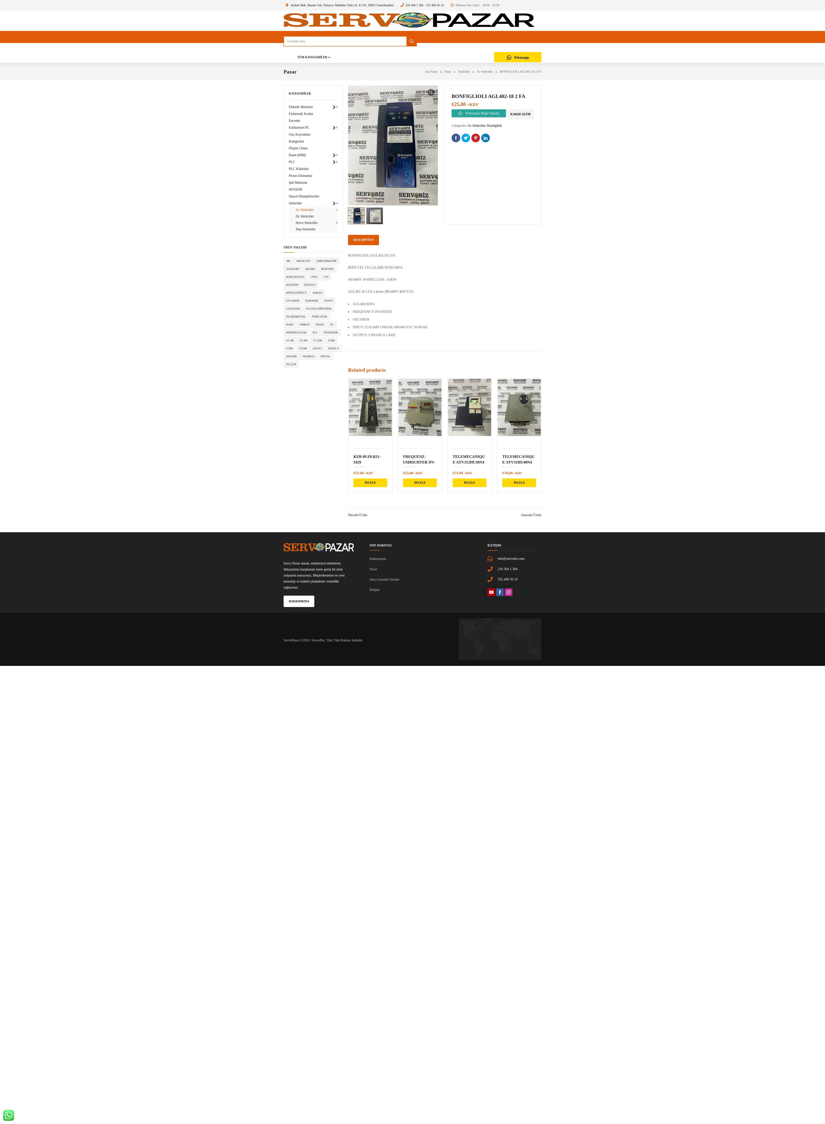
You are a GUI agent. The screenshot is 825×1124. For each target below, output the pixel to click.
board (310, 269)
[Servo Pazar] (409, 20)
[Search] (411, 41)
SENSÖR (295, 189)
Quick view (370, 411)
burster (327, 269)
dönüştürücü (296, 292)
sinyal (325, 356)
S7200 (331, 340)
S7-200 (290, 340)
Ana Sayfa (431, 71)
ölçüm (291, 364)
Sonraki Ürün (531, 515)
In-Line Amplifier (319, 308)
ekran (317, 292)
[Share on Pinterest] (475, 138)
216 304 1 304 (414, 5)
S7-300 (303, 340)
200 (288, 261)
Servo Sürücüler (307, 223)
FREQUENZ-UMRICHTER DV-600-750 (419, 462)
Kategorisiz (296, 141)
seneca (333, 348)
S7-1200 (317, 340)
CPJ (326, 276)
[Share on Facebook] (456, 138)
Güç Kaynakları (299, 134)
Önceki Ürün (357, 515)
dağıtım (292, 284)
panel (320, 324)
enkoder (311, 300)
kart (290, 324)
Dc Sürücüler (305, 216)
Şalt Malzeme (298, 182)
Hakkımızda (378, 559)
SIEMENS (309, 356)
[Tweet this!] (465, 138)
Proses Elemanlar (300, 175)
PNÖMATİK (331, 332)
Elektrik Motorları (301, 107)
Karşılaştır (520, 114)
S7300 (289, 348)
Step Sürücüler (306, 229)
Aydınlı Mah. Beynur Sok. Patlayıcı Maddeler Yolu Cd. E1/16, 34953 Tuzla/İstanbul (342, 5)
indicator (319, 316)
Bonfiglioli (494, 125)
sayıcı (317, 348)
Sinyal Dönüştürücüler (304, 196)
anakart (292, 269)
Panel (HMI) (297, 155)
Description (363, 240)
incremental (296, 316)
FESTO (328, 300)
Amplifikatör (326, 261)
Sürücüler (464, 71)
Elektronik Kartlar (301, 114)
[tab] (363, 240)
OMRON (305, 324)
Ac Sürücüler (485, 71)
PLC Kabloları (299, 169)
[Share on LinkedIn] (485, 138)
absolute (303, 261)
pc (332, 324)
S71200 (303, 348)
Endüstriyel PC (299, 127)
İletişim (374, 590)
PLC (292, 162)
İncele (370, 482)
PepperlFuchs (296, 332)
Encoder (294, 120)
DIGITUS (309, 284)
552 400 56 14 (435, 5)
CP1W (314, 276)
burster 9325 (295, 276)
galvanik (293, 308)
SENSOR (291, 356)
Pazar (448, 71)
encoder (292, 300)
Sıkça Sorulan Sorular (384, 579)
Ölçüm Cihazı (298, 148)
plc (315, 332)
